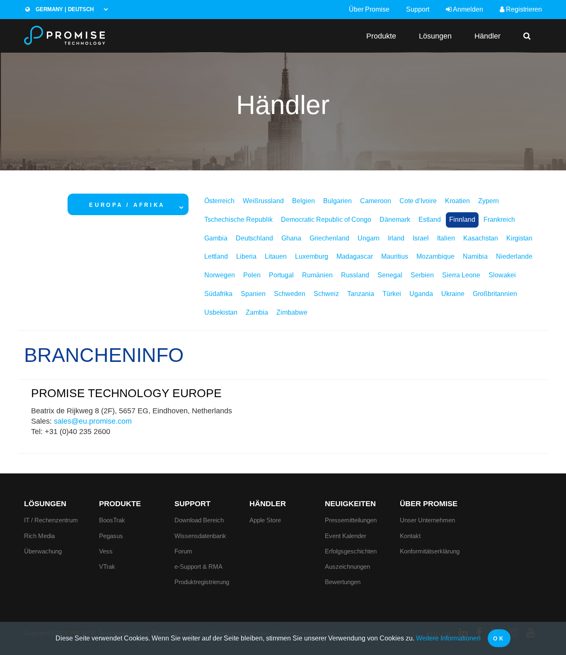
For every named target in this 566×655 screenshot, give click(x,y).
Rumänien (317, 275)
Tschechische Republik (238, 219)
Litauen (276, 256)
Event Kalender (345, 535)
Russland (355, 275)
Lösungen (435, 36)
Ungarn (369, 238)
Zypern (488, 200)
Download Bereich (199, 520)
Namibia (475, 256)
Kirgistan (519, 238)
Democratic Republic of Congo (326, 219)
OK (499, 639)
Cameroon (375, 200)
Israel (421, 238)
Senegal (389, 275)
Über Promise (369, 9)
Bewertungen (342, 581)
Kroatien (457, 200)
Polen (252, 275)
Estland (429, 219)
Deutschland (254, 238)
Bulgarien (337, 200)
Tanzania (360, 293)
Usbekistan (220, 312)
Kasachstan (480, 238)
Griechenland (329, 238)
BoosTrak (112, 520)
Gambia (215, 238)
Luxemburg (311, 256)
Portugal (281, 275)
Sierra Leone (461, 275)
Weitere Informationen (448, 638)
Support (417, 9)
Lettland (216, 256)
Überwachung (43, 551)
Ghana (291, 238)
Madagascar (354, 256)
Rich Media (39, 535)
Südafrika (218, 293)
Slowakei (502, 275)
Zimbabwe (291, 312)
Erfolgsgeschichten (351, 551)
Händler (487, 36)
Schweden (289, 293)
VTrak (107, 566)
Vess (106, 551)
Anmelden (467, 9)
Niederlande (514, 256)
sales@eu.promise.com (93, 421)
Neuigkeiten (350, 504)
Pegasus (111, 535)
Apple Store (265, 520)
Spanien (253, 293)
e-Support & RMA (198, 566)
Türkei (391, 293)
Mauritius (394, 256)
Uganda (421, 293)
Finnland (462, 219)
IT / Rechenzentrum (51, 520)
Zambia (257, 312)
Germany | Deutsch (64, 9)
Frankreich (499, 219)
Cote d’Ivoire (418, 200)
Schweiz (326, 293)
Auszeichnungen (347, 566)
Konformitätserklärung (430, 551)
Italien (446, 238)
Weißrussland (263, 200)
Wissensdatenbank (200, 535)
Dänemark (395, 219)
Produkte (381, 36)
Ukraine (452, 293)
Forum (183, 551)
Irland (396, 238)
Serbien (422, 275)
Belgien (303, 200)
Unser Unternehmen (427, 520)
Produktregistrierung (201, 581)
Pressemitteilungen (351, 520)
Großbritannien (495, 293)
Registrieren (523, 9)
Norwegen (219, 275)
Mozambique (435, 256)
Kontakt (410, 535)
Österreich (219, 200)
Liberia (246, 256)
